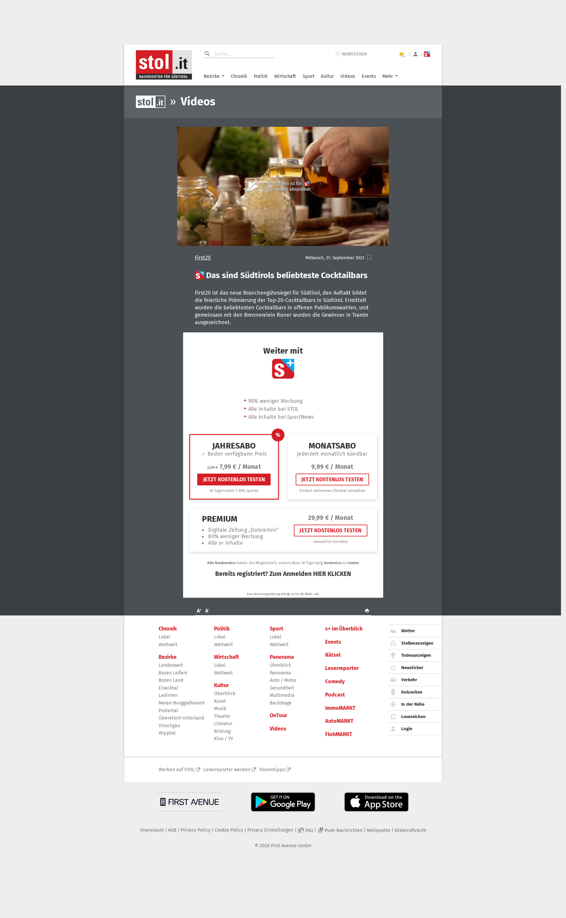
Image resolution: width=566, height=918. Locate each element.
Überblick (224, 693)
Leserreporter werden (226, 769)
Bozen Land (171, 680)
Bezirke (212, 76)
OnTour (278, 715)
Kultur (327, 76)
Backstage (281, 703)
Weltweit (168, 644)
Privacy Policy (195, 830)
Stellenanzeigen (417, 643)
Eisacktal (168, 688)
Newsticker (412, 667)
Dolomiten (411, 692)
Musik (220, 708)
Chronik (239, 76)
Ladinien (168, 695)
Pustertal (168, 710)
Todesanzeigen (416, 655)
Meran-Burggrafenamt (182, 703)
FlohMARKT (338, 734)
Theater (222, 716)
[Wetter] (401, 54)
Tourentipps (272, 769)
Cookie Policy (229, 830)
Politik (261, 76)
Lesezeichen (413, 716)
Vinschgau (169, 725)
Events (369, 76)
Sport (309, 76)
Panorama (282, 657)
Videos (347, 76)
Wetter (408, 630)
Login (406, 728)
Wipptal (167, 733)
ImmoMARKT (340, 708)
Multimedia (282, 695)
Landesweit (171, 665)
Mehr (387, 76)
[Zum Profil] (415, 54)
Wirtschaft (285, 76)
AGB (172, 830)
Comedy (335, 682)
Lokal (164, 637)
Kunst (220, 701)
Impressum (152, 830)
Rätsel (332, 655)
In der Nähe (412, 704)
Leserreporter (342, 668)
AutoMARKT (339, 721)
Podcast (335, 695)
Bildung (222, 731)
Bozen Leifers (173, 673)
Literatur (223, 723)
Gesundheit (282, 688)
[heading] (283, 275)
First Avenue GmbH (291, 845)
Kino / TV (223, 738)
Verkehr (409, 679)
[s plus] (427, 54)
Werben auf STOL (177, 769)
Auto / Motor (283, 680)
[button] (369, 257)
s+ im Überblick (344, 629)
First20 (203, 258)
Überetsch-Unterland (181, 718)
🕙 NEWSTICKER (351, 54)
